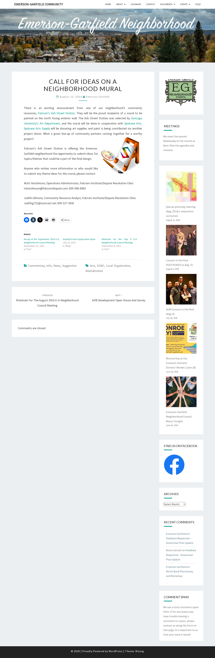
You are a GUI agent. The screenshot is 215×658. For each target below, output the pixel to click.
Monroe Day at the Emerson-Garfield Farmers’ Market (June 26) (181, 363)
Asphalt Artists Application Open (79, 239)
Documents (166, 4)
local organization (118, 266)
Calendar (136, 4)
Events (184, 4)
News (56, 266)
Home (108, 4)
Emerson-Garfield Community (38, 4)
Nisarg (139, 651)
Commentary (36, 266)
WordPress (116, 651)
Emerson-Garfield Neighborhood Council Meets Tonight (179, 416)
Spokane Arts (132, 123)
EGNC (100, 266)
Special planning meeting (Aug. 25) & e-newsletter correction (181, 211)
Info (49, 266)
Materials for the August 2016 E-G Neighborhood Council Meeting (47, 300)
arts (92, 266)
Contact (150, 4)
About (119, 4)
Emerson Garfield (98, 96)
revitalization (94, 271)
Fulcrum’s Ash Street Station (56, 113)
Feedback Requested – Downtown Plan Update (181, 555)
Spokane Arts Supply (37, 128)
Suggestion (69, 266)
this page (168, 630)
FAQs (198, 4)
